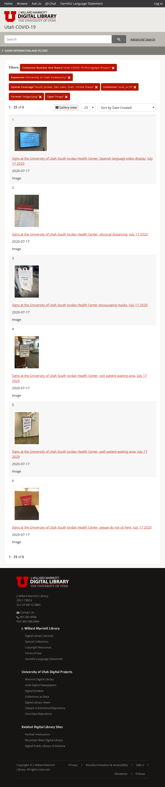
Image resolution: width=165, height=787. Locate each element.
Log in (158, 3)
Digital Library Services (39, 636)
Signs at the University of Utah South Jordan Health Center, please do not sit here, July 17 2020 (82, 527)
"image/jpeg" (25, 96)
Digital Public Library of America (45, 746)
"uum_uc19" (118, 86)
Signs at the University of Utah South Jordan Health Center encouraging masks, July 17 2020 (80, 305)
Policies (140, 774)
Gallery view (67, 107)
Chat (52, 3)
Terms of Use (33, 653)
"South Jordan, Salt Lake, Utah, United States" (53, 86)
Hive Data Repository (38, 714)
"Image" (56, 96)
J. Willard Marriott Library (32, 596)
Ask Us (36, 3)
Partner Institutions (37, 734)
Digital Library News (37, 702)
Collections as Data (37, 697)
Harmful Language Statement (81, 3)
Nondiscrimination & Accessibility (107, 765)
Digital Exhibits (34, 691)
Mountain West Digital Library (44, 740)
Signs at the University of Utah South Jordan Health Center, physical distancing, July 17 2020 (80, 234)
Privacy (73, 765)
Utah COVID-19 (20, 27)
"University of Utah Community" (39, 77)
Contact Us (26, 612)
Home (8, 3)
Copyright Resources (38, 647)
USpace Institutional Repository (45, 708)
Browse (22, 3)
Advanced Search (142, 39)
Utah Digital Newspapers (40, 685)
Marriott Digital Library (39, 679)
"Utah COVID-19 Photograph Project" (67, 67)
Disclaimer (121, 774)
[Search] (119, 39)
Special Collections (36, 641)
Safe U (140, 765)
